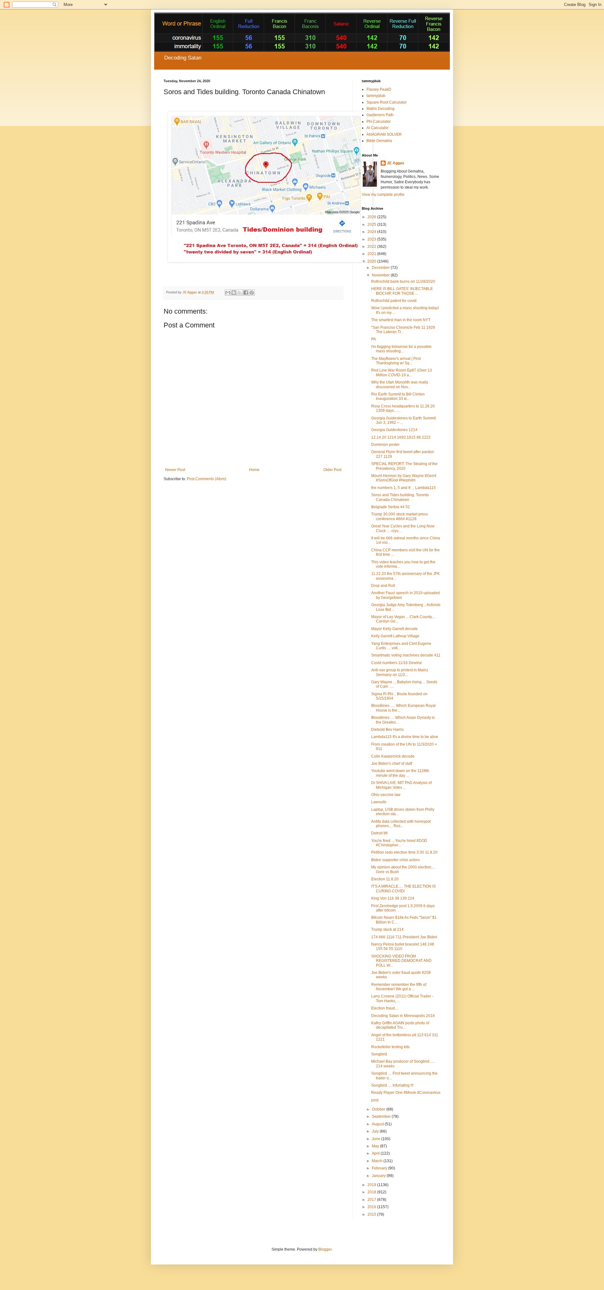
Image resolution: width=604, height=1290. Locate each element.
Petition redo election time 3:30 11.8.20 (404, 852)
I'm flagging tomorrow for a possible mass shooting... (401, 348)
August (378, 1124)
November (381, 275)
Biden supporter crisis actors (395, 860)
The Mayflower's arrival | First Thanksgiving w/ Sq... (396, 360)
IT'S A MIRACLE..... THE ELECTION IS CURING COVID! (403, 888)
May (376, 1146)
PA (373, 339)
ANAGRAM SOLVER (384, 134)
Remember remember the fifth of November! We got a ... (398, 986)
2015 (372, 1214)
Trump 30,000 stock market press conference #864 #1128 (399, 516)
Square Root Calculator (386, 102)
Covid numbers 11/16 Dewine (396, 663)
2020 (372, 261)
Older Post (332, 470)
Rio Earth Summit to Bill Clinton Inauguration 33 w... (398, 396)
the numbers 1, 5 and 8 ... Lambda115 (403, 488)
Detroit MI (379, 833)
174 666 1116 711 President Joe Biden (404, 937)
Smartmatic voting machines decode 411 (405, 655)
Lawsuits (378, 802)
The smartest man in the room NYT (400, 320)
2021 (372, 254)
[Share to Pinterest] (252, 292)
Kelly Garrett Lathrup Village (395, 636)
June (376, 1139)
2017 (372, 1199)
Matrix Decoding (380, 108)
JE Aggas (395, 163)
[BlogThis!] (234, 292)
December (381, 267)
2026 (372, 217)
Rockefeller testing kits (390, 1047)
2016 (372, 1207)
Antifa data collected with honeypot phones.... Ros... (401, 823)
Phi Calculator (378, 121)
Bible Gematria (379, 141)
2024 (372, 232)
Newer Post (175, 470)
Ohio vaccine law (385, 795)
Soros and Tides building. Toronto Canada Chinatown (400, 497)
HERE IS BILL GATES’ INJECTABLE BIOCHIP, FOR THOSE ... (402, 291)
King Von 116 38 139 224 (392, 898)
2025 (372, 224)
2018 (372, 1192)
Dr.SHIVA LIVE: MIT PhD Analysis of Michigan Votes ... (401, 785)
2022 (372, 246)
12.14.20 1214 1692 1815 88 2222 (401, 437)
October (379, 1109)
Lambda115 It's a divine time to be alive (404, 737)
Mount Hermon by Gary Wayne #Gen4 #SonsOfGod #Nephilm (403, 478)
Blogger (325, 1249)
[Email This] (228, 292)
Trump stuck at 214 (387, 929)
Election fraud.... (385, 1008)
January (379, 1176)
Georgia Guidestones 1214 (394, 430)
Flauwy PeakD (378, 89)
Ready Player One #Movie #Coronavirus (405, 1092)
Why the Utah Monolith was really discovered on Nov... (399, 384)
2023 (372, 239)
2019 (372, 1185)
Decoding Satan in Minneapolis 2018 (403, 1016)
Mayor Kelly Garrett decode (394, 629)
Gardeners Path (380, 115)
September (382, 1116)
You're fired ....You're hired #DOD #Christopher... (399, 842)
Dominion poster (385, 444)
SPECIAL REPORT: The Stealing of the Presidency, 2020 (404, 466)
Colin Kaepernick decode (393, 756)
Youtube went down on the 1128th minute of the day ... (400, 773)
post (374, 1100)
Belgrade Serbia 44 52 (390, 507)
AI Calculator (377, 128)
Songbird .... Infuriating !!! (392, 1085)
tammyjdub (375, 96)
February (380, 1168)
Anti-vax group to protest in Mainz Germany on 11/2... (399, 672)
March (377, 1161)
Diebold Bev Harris (387, 729)
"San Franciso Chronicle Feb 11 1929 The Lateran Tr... (403, 329)
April (376, 1153)
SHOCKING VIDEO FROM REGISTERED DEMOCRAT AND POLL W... (401, 961)
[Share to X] (240, 292)
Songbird (379, 1054)
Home (254, 470)
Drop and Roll (383, 585)
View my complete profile (383, 194)
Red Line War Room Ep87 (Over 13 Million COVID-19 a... (401, 372)
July (376, 1131)
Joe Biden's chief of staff (391, 763)
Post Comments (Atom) (206, 479)
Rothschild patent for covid (394, 300)
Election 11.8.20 (385, 879)
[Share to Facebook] (246, 292)
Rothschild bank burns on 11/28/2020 (403, 281)
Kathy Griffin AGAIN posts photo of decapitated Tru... (400, 1025)
